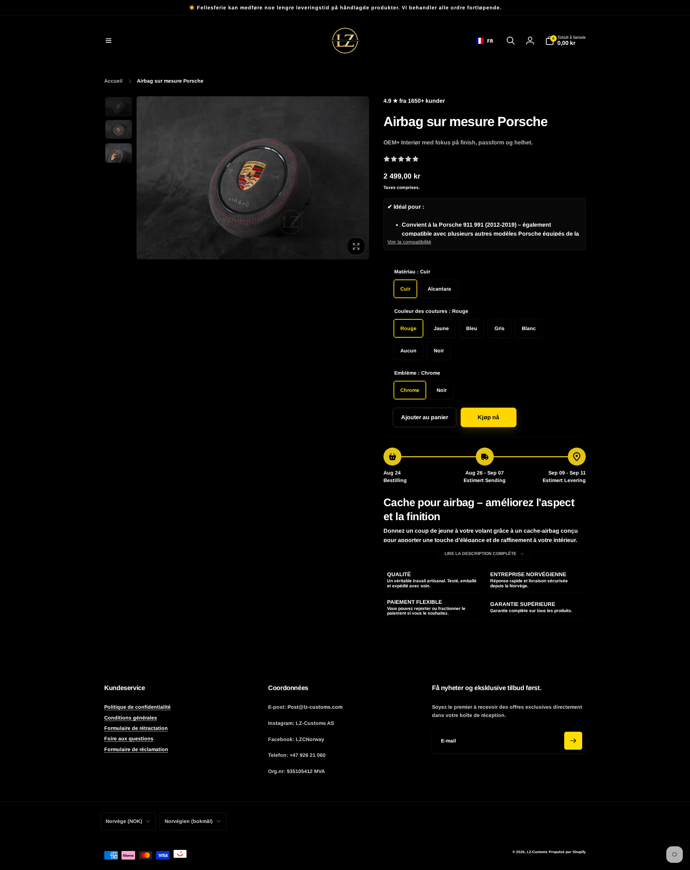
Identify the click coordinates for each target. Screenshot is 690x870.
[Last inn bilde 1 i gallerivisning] (118, 106)
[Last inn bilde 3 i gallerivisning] (118, 153)
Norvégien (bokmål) (189, 821)
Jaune (441, 328)
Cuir (405, 289)
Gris (499, 328)
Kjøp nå (488, 417)
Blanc (529, 328)
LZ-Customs (537, 852)
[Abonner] (573, 741)
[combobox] (484, 40)
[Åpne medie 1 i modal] (253, 177)
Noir (439, 350)
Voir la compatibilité (409, 242)
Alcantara (439, 289)
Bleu (471, 328)
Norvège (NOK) (124, 821)
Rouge (408, 328)
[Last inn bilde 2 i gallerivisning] (118, 129)
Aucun (408, 350)
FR (490, 40)
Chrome (409, 390)
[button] (108, 40)
